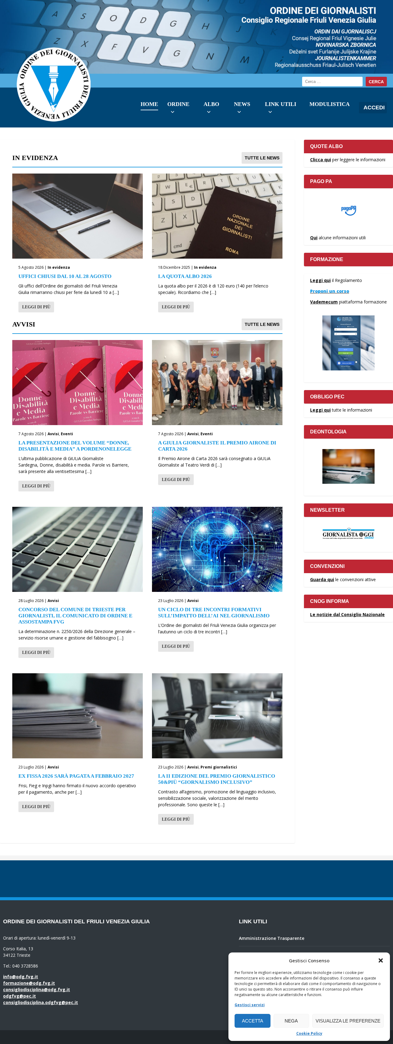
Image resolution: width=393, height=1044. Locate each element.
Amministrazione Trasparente (271, 938)
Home (149, 104)
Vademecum (324, 302)
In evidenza (59, 267)
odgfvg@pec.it (19, 996)
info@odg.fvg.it (20, 976)
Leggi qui (320, 280)
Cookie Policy (309, 1033)
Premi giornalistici (218, 767)
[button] (381, 960)
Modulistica (329, 104)
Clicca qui (320, 159)
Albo (211, 104)
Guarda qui (322, 579)
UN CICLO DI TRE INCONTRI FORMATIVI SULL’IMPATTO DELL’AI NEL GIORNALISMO (214, 613)
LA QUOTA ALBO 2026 (185, 276)
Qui (313, 237)
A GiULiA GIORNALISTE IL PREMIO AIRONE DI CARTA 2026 (217, 446)
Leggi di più (36, 307)
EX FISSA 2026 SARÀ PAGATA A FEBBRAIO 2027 (76, 776)
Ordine (178, 104)
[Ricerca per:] (332, 81)
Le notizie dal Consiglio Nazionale (347, 614)
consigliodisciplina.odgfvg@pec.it (40, 1002)
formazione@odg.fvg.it (29, 983)
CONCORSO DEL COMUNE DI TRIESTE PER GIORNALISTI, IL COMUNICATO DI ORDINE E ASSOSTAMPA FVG (75, 616)
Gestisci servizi (250, 1004)
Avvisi (53, 433)
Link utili (280, 104)
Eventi (67, 433)
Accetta (252, 1020)
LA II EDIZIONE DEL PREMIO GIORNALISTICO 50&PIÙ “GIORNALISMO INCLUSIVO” (216, 779)
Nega (291, 1020)
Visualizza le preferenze (348, 1020)
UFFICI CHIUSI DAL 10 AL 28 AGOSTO (64, 276)
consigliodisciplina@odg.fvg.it (36, 989)
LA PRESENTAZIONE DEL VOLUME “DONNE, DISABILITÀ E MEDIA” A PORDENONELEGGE (74, 446)
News (242, 104)
